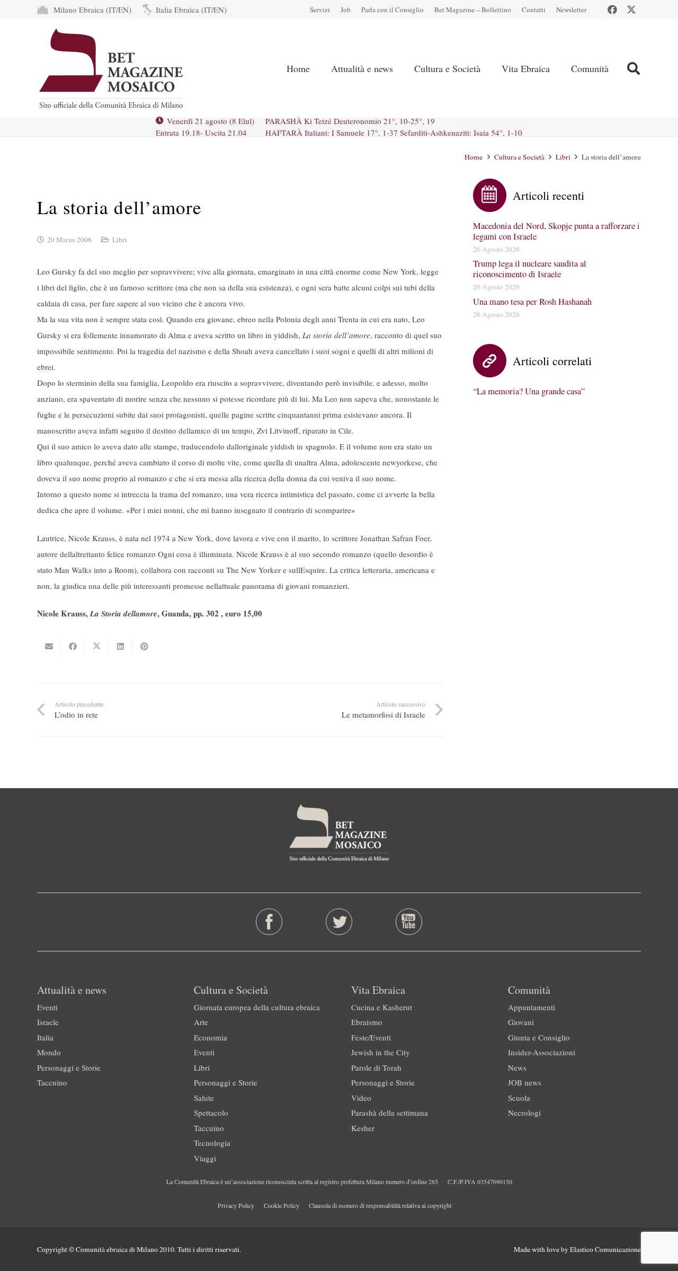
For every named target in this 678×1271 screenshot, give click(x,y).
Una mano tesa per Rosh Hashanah (532, 301)
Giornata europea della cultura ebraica (257, 1007)
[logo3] (112, 68)
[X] (631, 9)
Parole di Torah (376, 1067)
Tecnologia (212, 1142)
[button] (633, 68)
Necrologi (524, 1112)
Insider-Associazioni (541, 1052)
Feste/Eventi (371, 1037)
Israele (48, 1022)
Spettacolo (211, 1112)
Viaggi (205, 1158)
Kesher (362, 1128)
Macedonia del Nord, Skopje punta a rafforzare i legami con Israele (556, 231)
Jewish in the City (380, 1052)
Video (361, 1097)
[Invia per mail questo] (49, 647)
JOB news (524, 1082)
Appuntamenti (531, 1007)
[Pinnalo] (144, 647)
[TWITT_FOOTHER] (339, 921)
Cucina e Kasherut (381, 1007)
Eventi (47, 1007)
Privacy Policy (236, 1205)
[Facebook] (612, 9)
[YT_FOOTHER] (409, 921)
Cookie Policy (281, 1205)
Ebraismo (366, 1022)
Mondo (49, 1052)
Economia (210, 1037)
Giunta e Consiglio (539, 1037)
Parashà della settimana (389, 1112)
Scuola (519, 1097)
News (517, 1067)
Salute (204, 1097)
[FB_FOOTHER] (269, 921)
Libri (119, 239)
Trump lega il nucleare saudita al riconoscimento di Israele (529, 268)
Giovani (521, 1022)
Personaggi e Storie (69, 1067)
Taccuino (52, 1082)
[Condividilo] (73, 647)
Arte (201, 1022)
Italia (45, 1037)
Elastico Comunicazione (605, 1249)
